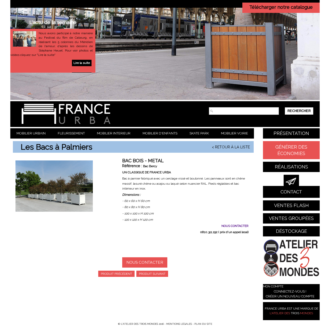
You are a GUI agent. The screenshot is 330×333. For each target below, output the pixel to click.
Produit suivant (152, 274)
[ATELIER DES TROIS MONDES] (291, 259)
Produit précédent (116, 274)
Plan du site (203, 323)
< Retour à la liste (231, 147)
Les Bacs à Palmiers (56, 146)
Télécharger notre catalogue (281, 7)
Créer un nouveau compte (290, 296)
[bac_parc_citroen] (54, 186)
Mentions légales (179, 323)
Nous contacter (144, 262)
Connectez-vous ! (290, 291)
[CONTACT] (291, 186)
